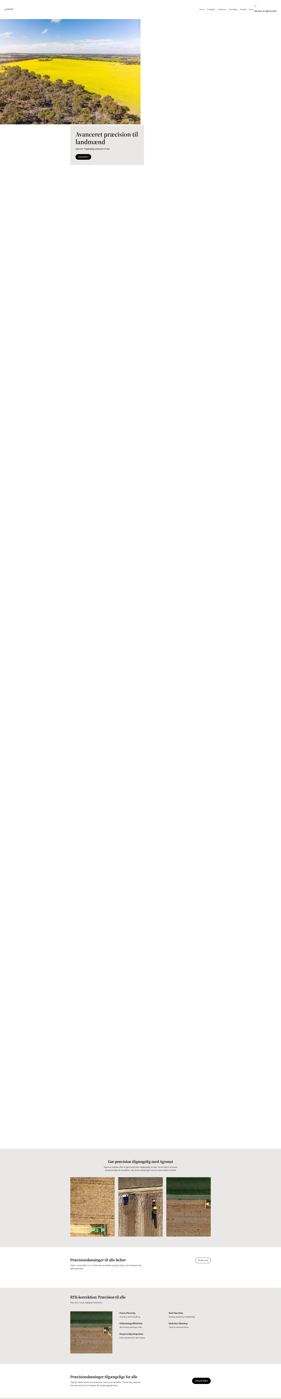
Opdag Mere (83, 157)
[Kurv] (255, 6)
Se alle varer (203, 1260)
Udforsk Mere (201, 1381)
